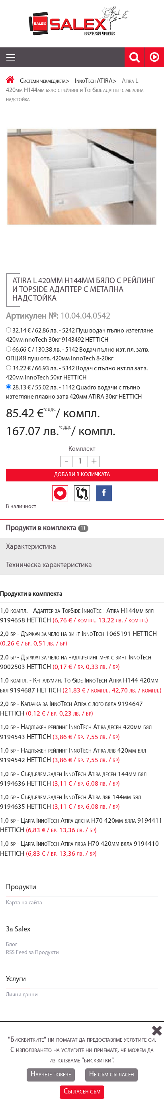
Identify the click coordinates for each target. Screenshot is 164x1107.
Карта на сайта (24, 903)
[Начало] (10, 81)
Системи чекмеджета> (45, 81)
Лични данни (22, 995)
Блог (11, 945)
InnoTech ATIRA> (96, 81)
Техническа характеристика (49, 565)
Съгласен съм (82, 1091)
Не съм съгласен (111, 1074)
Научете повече (51, 1074)
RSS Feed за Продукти (32, 953)
